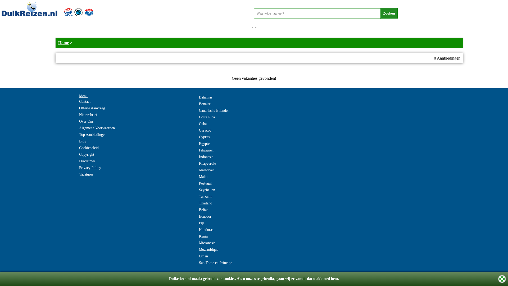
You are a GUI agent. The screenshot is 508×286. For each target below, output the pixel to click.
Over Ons (86, 121)
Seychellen (207, 190)
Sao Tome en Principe (215, 263)
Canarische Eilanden (214, 111)
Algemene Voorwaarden (97, 128)
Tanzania (205, 197)
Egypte (204, 144)
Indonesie (206, 157)
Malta (203, 177)
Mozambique (208, 250)
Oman (203, 256)
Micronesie (207, 243)
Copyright (86, 155)
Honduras (206, 230)
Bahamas (205, 97)
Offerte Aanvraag (92, 108)
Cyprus (204, 137)
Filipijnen (206, 150)
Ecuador (205, 216)
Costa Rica (207, 117)
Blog (82, 141)
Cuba (203, 124)
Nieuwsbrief (88, 115)
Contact (84, 102)
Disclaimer (87, 161)
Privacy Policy (90, 168)
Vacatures (86, 174)
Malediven (207, 170)
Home (63, 43)
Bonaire (205, 104)
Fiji (201, 223)
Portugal (205, 183)
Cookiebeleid (89, 148)
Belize (203, 210)
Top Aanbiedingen (92, 135)
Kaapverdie (207, 164)
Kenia (203, 236)
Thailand (205, 203)
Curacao (205, 130)
